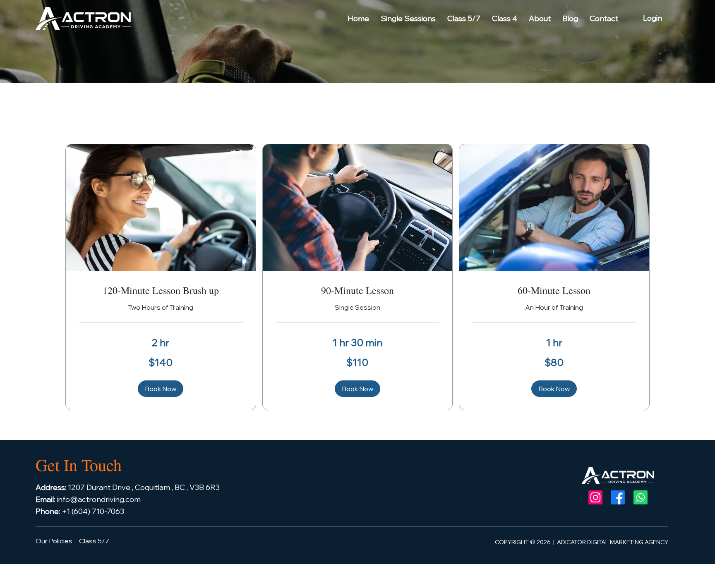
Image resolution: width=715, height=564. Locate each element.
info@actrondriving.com (88, 499)
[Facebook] (618, 497)
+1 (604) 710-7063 (81, 511)
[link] (161, 290)
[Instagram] (595, 497)
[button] (160, 388)
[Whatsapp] (640, 497)
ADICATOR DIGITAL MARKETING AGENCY (612, 542)
